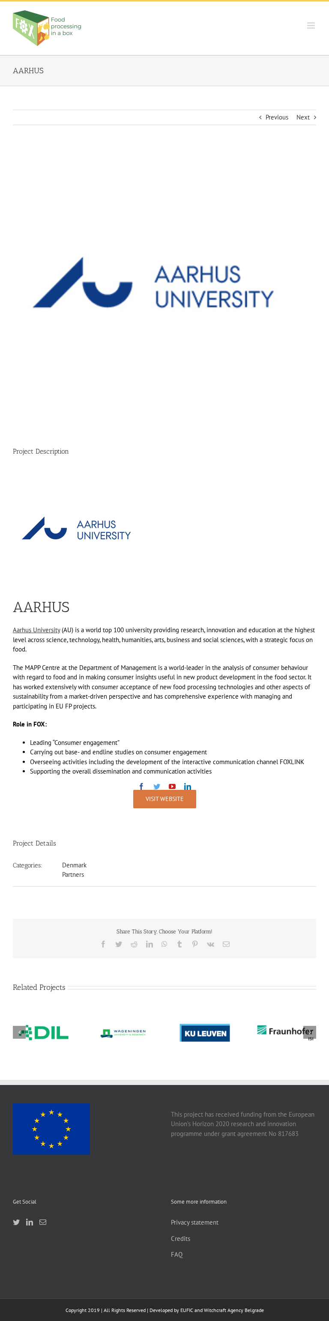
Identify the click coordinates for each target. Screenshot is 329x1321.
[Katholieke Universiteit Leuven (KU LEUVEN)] (205, 1033)
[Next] (309, 1032)
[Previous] (19, 1032)
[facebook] (141, 786)
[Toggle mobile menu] (311, 25)
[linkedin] (187, 786)
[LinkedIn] (29, 1222)
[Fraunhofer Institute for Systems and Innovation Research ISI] (285, 1033)
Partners (73, 874)
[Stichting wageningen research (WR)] (124, 1033)
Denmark (74, 865)
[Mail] (42, 1222)
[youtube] (172, 786)
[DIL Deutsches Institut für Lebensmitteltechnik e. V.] (44, 1033)
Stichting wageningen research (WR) (124, 1017)
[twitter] (156, 786)
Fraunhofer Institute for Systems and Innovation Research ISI (285, 1009)
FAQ (176, 1254)
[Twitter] (16, 1222)
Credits (180, 1238)
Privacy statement (194, 1222)
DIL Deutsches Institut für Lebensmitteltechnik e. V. (43, 1013)
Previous (277, 117)
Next (303, 117)
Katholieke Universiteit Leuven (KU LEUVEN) (204, 1013)
